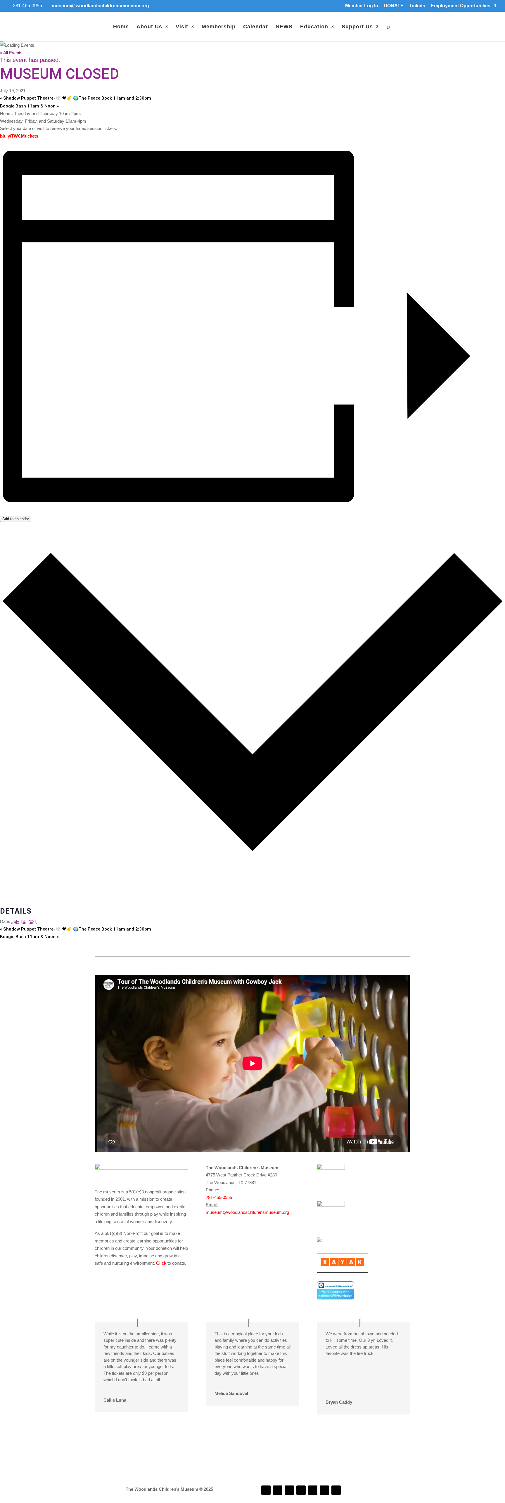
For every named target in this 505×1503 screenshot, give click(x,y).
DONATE (394, 6)
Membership (219, 27)
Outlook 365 (11, 896)
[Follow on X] (324, 1490)
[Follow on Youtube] (312, 1490)
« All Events (11, 52)
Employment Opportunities (460, 6)
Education (314, 27)
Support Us (357, 27)
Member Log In (361, 6)
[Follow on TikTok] (301, 1490)
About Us (149, 27)
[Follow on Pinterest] (336, 1490)
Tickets (417, 6)
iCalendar (9, 888)
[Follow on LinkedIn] (289, 1490)
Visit (182, 27)
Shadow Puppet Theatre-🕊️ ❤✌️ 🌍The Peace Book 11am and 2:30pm (75, 98)
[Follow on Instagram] (277, 1490)
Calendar (255, 27)
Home (121, 27)
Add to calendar (15, 519)
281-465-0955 (219, 1197)
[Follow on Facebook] (266, 1490)
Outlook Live (12, 903)
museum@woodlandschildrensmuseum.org (247, 1212)
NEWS (284, 27)
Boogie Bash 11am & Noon (29, 106)
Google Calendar (16, 881)
